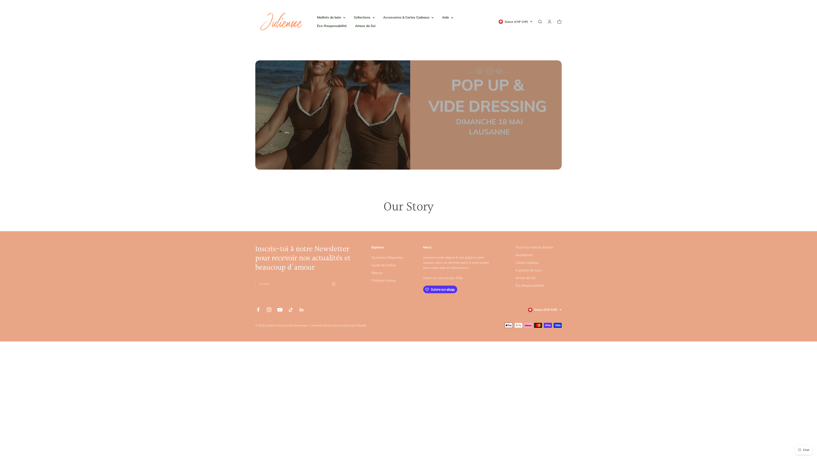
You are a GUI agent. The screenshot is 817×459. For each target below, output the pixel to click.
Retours (377, 273)
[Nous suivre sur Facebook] (258, 310)
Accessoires (524, 255)
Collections (362, 17)
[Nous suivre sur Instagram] (269, 310)
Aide (445, 17)
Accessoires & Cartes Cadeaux (406, 17)
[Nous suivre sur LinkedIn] (301, 310)
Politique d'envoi (383, 280)
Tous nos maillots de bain (534, 247)
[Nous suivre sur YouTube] (280, 310)
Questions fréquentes (387, 257)
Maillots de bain (329, 17)
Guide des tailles (383, 265)
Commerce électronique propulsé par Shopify (337, 325)
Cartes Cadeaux (527, 263)
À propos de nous (528, 270)
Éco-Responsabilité (332, 26)
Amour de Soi (365, 26)
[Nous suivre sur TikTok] (291, 310)
